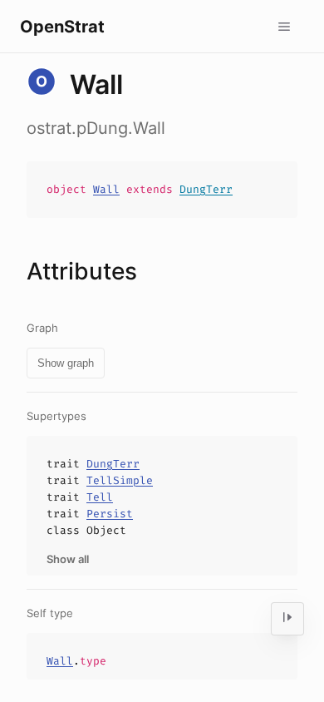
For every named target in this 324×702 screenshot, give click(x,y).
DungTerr (206, 189)
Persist (109, 514)
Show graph (65, 363)
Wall (106, 189)
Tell (99, 497)
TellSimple (119, 480)
